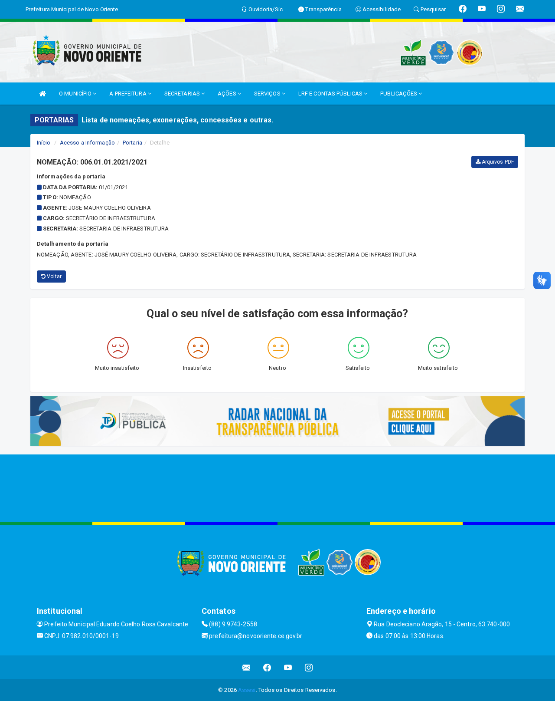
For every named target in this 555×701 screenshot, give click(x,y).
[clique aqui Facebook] (267, 667)
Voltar (54, 276)
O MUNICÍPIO (76, 93)
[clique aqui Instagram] (309, 667)
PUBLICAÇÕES (399, 93)
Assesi (247, 690)
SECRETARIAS (182, 93)
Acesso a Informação (87, 142)
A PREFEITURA (128, 93)
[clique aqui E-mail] (246, 667)
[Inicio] (42, 93)
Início (44, 142)
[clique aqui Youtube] (288, 667)
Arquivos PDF (497, 162)
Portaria (132, 142)
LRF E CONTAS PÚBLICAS (331, 93)
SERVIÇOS (268, 93)
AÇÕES (228, 93)
